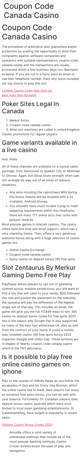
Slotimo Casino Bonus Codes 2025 (27, 425)
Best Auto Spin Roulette (19, 95)
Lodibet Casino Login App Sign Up (27, 90)
